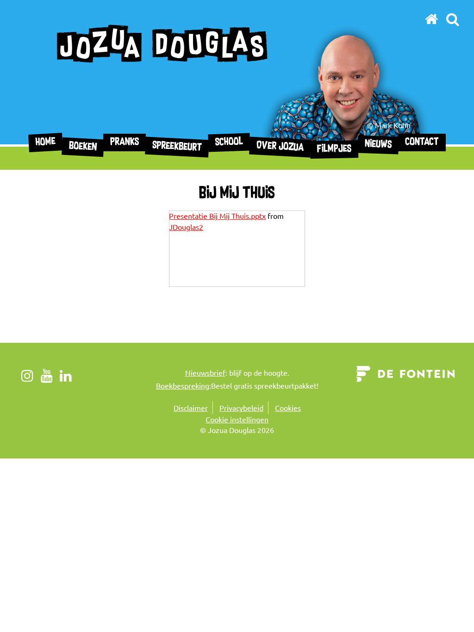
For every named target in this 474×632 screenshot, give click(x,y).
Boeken (83, 147)
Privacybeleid (241, 407)
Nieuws (378, 144)
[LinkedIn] (66, 375)
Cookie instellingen (237, 419)
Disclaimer (191, 407)
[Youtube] (47, 375)
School (229, 142)
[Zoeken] (452, 19)
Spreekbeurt (177, 147)
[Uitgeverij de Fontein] (405, 372)
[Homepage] (432, 19)
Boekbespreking (182, 385)
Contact (422, 142)
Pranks (124, 142)
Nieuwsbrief (205, 372)
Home (45, 142)
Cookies (288, 407)
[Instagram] (28, 375)
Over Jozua (280, 147)
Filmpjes (334, 149)
